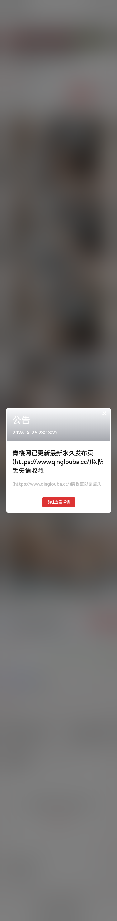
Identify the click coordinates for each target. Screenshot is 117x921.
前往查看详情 (58, 502)
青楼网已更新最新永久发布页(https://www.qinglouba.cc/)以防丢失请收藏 (58, 461)
